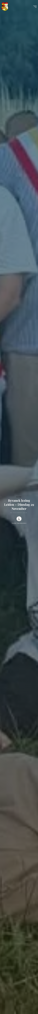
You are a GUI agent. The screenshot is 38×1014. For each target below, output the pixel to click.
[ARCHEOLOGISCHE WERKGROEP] (4, 6)
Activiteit (18, 497)
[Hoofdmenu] (35, 7)
